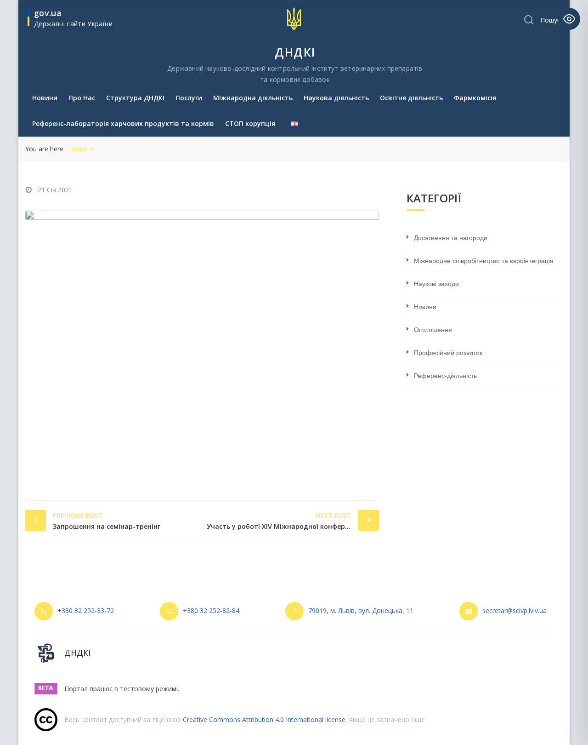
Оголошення (433, 329)
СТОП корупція (250, 123)
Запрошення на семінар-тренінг (106, 521)
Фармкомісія (475, 97)
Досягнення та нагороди (450, 237)
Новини (44, 97)
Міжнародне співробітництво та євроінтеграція (484, 260)
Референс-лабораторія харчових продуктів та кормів (123, 123)
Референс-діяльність (445, 375)
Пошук (550, 20)
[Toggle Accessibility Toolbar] (569, 19)
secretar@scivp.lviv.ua (514, 610)
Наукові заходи (436, 283)
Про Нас (81, 97)
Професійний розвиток (448, 352)
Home (78, 148)
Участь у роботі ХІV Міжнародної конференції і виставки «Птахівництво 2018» (293, 521)
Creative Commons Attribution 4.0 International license (264, 719)
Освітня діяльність (411, 97)
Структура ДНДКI (135, 97)
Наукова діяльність (336, 97)
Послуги (188, 97)
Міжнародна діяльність (253, 97)
